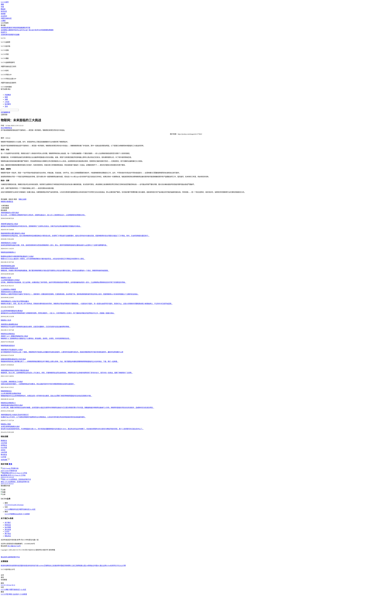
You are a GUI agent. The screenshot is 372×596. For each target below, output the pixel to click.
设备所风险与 (11, 405)
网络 (9, 424)
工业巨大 (10, 280)
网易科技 (16, 565)
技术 (9, 278)
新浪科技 (4, 565)
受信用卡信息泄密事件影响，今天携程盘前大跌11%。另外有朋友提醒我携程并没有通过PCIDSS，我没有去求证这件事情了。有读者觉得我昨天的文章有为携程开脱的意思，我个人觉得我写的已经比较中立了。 (72, 429)
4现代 (10, 212)
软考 (13, 30)
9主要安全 (11, 292)
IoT (6, 424)
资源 (5, 34)
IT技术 (35, 30)
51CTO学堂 (8, 514)
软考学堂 (27, 27)
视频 (6, 97)
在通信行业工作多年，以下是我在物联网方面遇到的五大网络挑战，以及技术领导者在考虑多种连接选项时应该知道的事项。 (43, 417)
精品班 (3, 9)
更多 (10, 464)
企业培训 (4, 16)
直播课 (21, 27)
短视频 (17, 27)
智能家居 (8, 345)
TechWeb (41, 565)
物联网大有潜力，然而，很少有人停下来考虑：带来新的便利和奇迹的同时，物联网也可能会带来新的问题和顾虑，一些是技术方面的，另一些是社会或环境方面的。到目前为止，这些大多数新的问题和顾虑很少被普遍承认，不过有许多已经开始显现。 (87, 303)
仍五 (9, 224)
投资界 (112, 565)
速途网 (57, 565)
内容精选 (8, 95)
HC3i (16, 505)
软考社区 (4, 11)
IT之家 (72, 565)
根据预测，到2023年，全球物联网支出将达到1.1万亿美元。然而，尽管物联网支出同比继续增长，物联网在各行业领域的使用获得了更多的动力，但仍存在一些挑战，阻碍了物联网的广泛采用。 (67, 373)
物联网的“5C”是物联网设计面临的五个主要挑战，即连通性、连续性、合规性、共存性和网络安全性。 (36, 338)
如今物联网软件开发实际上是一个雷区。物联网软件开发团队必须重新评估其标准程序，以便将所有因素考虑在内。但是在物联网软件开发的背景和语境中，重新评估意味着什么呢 (62, 352)
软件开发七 (11, 349)
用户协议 (8, 533)
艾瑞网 (46, 565)
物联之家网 (22, 199)
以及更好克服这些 (15, 370)
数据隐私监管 (10, 266)
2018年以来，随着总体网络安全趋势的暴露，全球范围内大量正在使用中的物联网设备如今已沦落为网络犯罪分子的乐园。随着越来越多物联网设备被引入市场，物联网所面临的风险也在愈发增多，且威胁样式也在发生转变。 (77, 407)
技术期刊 (8, 104)
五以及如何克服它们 (15, 415)
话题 (6, 99)
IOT (14, 252)
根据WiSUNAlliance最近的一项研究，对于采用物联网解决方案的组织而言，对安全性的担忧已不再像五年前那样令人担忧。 (43, 259)
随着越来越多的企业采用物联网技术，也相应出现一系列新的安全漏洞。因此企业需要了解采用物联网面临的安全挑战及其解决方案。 (46, 396)
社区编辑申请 (5, 112)
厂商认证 (30, 30)
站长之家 (51, 565)
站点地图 (8, 527)
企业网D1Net (105, 565)
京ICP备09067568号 (14, 546)
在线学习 (4, 32)
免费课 (3, 14)
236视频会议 (90, 565)
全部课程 (4, 30)
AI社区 (7, 102)
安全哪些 (9, 324)
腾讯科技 (10, 565)
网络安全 (8, 391)
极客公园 (82, 565)
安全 (11, 201)
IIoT (10, 289)
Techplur (21, 505)
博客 (2, 4)
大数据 (7, 201)
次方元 (117, 565)
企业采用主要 (11, 311)
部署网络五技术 (13, 359)
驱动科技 (29, 565)
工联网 (77, 565)
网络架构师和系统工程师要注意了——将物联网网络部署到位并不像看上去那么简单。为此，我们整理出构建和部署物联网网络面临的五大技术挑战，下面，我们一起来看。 (60, 361)
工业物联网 (5, 289)
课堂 (11, 34)
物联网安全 (5, 334)
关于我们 (8, 522)
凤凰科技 (22, 565)
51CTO (7, 505)
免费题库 (50, 30)
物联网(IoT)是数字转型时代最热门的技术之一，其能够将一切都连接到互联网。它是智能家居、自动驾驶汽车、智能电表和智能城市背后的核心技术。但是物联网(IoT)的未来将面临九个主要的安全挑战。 (70, 294)
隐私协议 (8, 536)
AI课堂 (3, 20)
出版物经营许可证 (13, 557)
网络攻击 (12, 334)
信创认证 (18, 30)
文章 (2, 34)
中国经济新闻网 (64, 565)
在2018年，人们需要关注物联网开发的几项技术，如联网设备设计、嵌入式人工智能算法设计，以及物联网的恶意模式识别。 (43, 215)
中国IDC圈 (97, 565)
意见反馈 (8, 529)
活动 (6, 106)
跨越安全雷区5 (13, 233)
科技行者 (35, 565)
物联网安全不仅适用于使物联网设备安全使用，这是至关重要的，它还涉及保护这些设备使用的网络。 (36, 326)
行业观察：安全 (11, 381)
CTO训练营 (26, 514)
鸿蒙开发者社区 (6, 18)
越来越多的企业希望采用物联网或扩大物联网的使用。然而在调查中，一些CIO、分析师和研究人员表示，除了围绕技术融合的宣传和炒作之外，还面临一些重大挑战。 (58, 313)
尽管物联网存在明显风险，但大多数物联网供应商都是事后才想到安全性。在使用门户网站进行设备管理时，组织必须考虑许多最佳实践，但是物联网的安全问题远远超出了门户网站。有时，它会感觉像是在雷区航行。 (75, 236)
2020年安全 (11, 393)
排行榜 (12, 27)
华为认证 (24, 30)
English (7, 531)
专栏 (14, 34)
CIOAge (12, 505)
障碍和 (9, 268)
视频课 (3, 27)
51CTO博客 (8, 509)
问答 (8, 34)
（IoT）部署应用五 (14, 336)
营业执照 (4, 557)
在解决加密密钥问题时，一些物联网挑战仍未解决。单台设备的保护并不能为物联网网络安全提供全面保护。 (38, 384)
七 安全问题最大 (15, 301)
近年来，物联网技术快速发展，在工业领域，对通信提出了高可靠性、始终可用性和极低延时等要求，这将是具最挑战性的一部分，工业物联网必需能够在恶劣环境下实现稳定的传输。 (63, 282)
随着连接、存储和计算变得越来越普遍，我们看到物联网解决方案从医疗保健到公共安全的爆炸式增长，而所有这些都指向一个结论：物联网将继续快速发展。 (55, 270)
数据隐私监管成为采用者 (17, 256)
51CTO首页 (5, 2)
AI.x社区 (32, 509)
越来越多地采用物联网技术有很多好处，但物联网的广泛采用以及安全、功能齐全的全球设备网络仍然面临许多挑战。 (41, 226)
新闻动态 (8, 525)
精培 (14, 514)
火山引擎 (123, 565)
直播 (17, 34)
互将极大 (10, 426)
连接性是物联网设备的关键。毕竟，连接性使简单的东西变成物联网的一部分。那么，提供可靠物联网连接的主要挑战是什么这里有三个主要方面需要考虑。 (54, 245)
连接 (8, 243)
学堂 (2, 7)
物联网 (3, 201)
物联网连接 (5, 252)
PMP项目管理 (42, 30)
